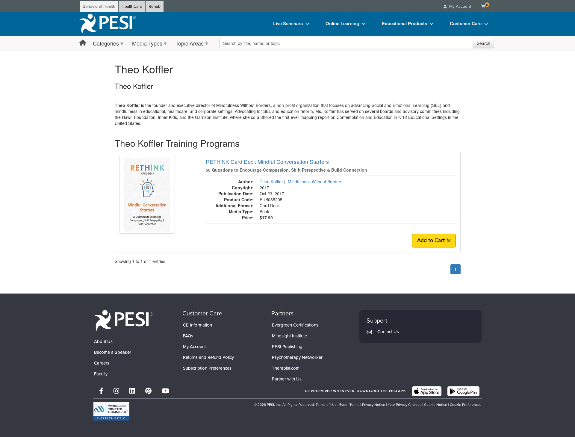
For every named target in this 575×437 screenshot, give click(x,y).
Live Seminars (288, 23)
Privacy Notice (373, 404)
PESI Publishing (287, 346)
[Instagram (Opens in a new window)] (116, 391)
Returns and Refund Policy (208, 357)
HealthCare (132, 6)
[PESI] (123, 320)
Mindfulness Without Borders (315, 182)
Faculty (101, 374)
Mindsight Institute (289, 335)
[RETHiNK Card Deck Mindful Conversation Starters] (147, 194)
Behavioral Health (99, 6)
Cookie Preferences (466, 404)
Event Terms (349, 404)
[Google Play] (463, 391)
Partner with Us (287, 379)
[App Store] (426, 391)
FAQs (188, 335)
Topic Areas (189, 43)
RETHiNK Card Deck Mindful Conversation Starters (267, 161)
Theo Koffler (271, 182)
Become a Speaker (112, 352)
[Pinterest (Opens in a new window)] (148, 391)
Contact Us (388, 331)
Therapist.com (285, 368)
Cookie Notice (435, 404)
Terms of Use (326, 404)
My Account (194, 346)
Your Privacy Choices (404, 404)
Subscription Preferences (207, 368)
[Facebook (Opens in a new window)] (101, 391)
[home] (107, 24)
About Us (103, 341)
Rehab (155, 6)
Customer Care (466, 23)
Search (483, 43)
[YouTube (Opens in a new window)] (165, 391)
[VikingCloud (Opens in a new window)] (111, 411)
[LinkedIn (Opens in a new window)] (132, 391)
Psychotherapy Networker (297, 357)
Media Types (147, 43)
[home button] (82, 43)
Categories (106, 43)
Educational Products (404, 23)
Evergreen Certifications (295, 325)
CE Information (197, 325)
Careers (101, 363)
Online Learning (342, 23)
